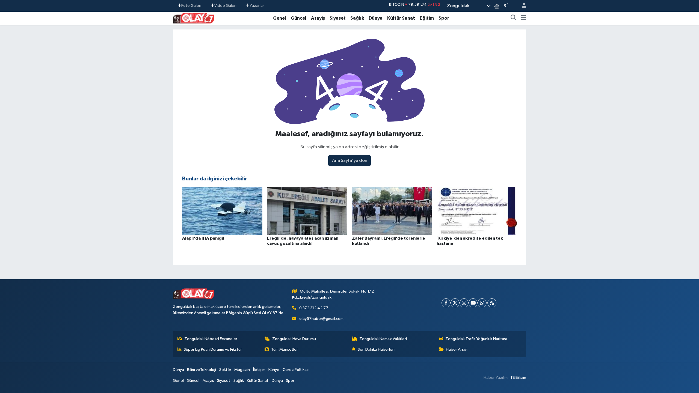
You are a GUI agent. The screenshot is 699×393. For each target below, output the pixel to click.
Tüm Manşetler (284, 349)
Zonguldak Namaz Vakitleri (383, 339)
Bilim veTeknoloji (201, 370)
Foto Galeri (191, 6)
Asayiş (318, 18)
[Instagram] (464, 302)
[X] (455, 302)
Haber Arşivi (456, 349)
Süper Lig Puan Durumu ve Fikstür (213, 349)
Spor (444, 18)
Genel (279, 18)
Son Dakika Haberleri (376, 349)
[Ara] (513, 18)
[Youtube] (473, 302)
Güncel (298, 18)
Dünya (376, 18)
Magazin (242, 370)
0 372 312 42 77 (313, 308)
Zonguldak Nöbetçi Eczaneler (210, 339)
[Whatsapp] (482, 302)
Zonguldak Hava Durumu (294, 339)
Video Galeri (225, 6)
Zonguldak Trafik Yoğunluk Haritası (476, 339)
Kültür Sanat (401, 18)
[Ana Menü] (523, 18)
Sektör (225, 370)
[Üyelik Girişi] (521, 6)
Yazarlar (257, 6)
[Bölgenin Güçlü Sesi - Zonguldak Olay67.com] (193, 17)
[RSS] (491, 302)
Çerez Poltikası (296, 370)
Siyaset (338, 18)
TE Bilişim (518, 378)
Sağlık (357, 18)
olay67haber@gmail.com (321, 319)
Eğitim (427, 18)
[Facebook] (446, 302)
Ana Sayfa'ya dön (349, 160)
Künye (273, 370)
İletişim (259, 370)
